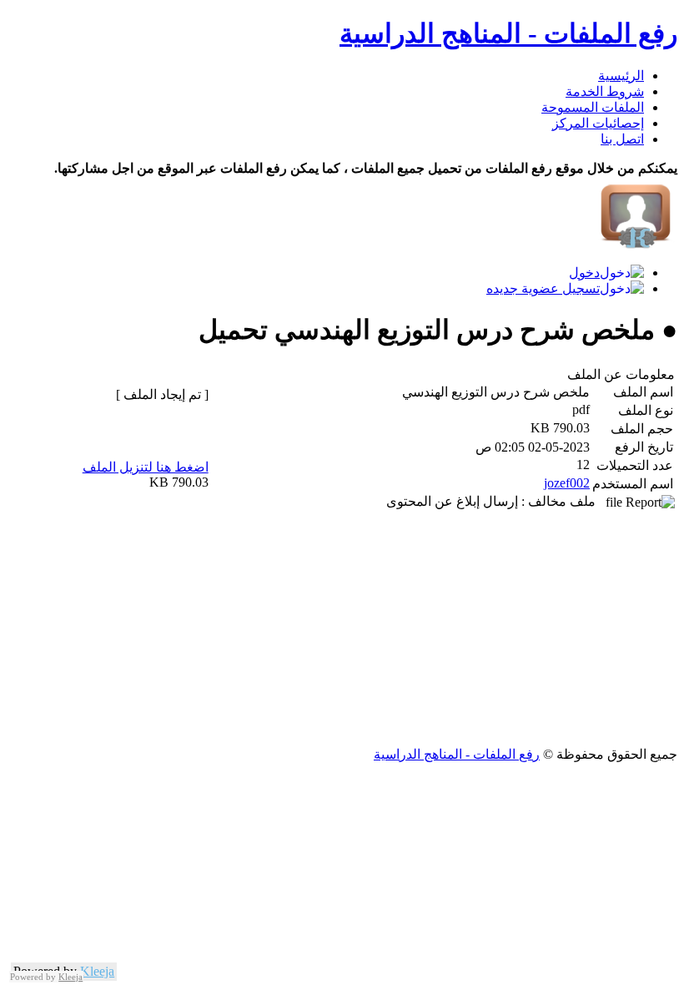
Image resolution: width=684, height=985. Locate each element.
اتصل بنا (622, 139)
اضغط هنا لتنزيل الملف (146, 467)
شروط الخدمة (605, 91)
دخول (584, 272)
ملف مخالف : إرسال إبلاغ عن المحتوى (496, 501)
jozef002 (567, 483)
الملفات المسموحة (592, 107)
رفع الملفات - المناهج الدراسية (508, 33)
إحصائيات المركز (598, 123)
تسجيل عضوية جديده (543, 288)
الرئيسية (621, 75)
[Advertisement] (342, 629)
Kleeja (97, 971)
